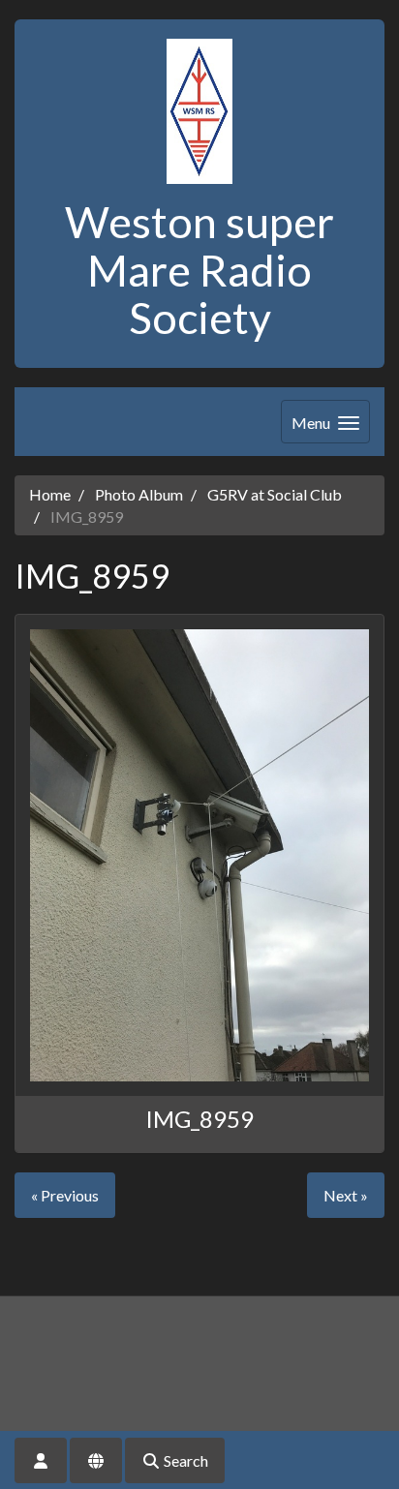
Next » (345, 1195)
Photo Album (139, 494)
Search (184, 1460)
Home (50, 494)
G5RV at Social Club (274, 494)
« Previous (65, 1195)
